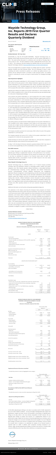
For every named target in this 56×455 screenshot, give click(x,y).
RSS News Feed (35, 448)
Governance (46, 21)
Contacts (28, 448)
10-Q (30, 48)
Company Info (22, 21)
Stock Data (35, 21)
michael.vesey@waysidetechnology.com (17, 218)
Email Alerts (22, 448)
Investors (47, 4)
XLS (46, 50)
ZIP (49, 50)
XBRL (30, 50)
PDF (49, 48)
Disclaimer (50, 452)
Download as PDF (47, 41)
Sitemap (54, 452)
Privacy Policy (45, 452)
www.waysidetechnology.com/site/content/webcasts (36, 65)
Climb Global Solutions (6, 452)
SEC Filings (41, 21)
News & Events (15, 21)
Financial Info (28, 21)
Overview (9, 21)
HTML (46, 48)
